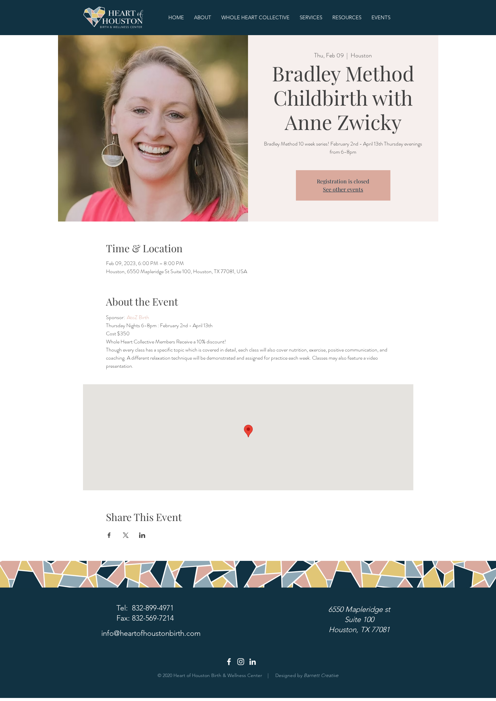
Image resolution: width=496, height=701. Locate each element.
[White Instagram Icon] (240, 661)
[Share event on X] (125, 535)
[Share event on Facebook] (109, 535)
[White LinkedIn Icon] (252, 661)
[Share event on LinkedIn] (142, 535)
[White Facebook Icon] (228, 661)
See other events (343, 189)
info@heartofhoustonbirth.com (151, 633)
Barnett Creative (321, 675)
